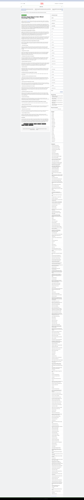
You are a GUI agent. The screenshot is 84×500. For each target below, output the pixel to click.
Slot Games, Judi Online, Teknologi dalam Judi (57, 383)
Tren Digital (53, 487)
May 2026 (53, 115)
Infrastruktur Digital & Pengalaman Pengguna (56, 226)
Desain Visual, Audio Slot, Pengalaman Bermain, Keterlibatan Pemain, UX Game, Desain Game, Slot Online (57, 182)
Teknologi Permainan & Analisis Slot (56, 468)
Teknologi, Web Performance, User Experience (57, 481)
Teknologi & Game (54, 420)
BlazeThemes (46, 498)
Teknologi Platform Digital (54, 469)
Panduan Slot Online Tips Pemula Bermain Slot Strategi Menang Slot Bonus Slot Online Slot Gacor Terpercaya (57, 329)
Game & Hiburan (53, 190)
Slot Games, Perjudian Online (55, 384)
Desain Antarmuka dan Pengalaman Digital (56, 180)
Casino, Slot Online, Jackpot (55, 177)
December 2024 (53, 138)
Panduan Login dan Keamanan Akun (55, 307)
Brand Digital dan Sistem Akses (55, 171)
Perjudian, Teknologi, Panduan (55, 350)
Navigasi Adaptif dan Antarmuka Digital (56, 283)
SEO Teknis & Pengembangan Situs (55, 374)
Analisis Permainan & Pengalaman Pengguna (56, 156)
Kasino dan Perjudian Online (55, 240)
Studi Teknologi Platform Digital (55, 417)
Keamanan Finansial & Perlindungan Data (56, 255)
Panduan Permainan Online (54, 320)
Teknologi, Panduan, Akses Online (55, 477)
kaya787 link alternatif (54, 245)
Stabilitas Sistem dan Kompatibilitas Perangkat (57, 407)
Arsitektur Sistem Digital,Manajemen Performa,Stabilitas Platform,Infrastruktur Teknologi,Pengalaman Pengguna (56, 167)
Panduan (53, 290)
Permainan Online (53, 353)
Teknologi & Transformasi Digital (55, 439)
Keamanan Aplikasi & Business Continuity (56, 248)
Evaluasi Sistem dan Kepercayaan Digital (56, 187)
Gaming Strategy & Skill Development (56, 211)
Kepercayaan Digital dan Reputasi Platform (56, 259)
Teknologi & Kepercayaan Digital (55, 431)
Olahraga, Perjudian (54, 287)
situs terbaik (53, 377)
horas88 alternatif (54, 219)
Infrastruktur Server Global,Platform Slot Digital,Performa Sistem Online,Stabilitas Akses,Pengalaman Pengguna (56, 231)
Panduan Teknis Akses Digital (55, 335)
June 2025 (53, 130)
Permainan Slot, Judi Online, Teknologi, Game (57, 357)
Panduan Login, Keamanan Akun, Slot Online (56, 310)
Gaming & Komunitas (54, 206)
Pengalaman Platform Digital (55, 346)
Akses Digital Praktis (54, 150)
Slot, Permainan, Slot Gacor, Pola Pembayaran (57, 404)
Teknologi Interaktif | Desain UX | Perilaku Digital (57, 465)
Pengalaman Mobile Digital (55, 343)
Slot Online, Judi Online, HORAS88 (55, 395)
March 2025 (53, 134)
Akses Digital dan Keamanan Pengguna (56, 149)
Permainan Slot (53, 354)
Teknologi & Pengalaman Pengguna (55, 435)
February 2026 (53, 119)
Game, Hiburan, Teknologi (54, 205)
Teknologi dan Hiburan (54, 443)
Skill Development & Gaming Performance (56, 378)
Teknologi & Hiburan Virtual (55, 423)
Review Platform (53, 369)
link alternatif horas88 (54, 277)
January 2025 (53, 137)
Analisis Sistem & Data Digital (55, 157)
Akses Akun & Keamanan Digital (55, 145)
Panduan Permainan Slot (54, 321)
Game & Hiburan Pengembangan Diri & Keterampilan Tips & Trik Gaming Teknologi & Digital (57, 193)
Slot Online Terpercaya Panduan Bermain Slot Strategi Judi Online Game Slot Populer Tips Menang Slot (57, 391)
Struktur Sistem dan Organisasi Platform (56, 416)
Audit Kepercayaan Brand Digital (55, 168)
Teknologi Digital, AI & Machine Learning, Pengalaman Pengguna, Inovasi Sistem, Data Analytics (56, 450)
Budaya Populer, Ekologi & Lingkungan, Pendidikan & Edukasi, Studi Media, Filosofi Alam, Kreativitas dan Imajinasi (57, 175)
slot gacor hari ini (53, 20)
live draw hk (53, 47)
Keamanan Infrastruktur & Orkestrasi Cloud (56, 256)
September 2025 (53, 126)
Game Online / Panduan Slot (55, 198)
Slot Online (53, 387)
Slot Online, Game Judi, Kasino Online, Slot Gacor (57, 394)
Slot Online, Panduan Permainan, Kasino (56, 400)
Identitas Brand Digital (54, 222)
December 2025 (53, 122)
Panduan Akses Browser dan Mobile (56, 293)
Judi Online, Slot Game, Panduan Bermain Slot (57, 237)
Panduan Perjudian (54, 317)
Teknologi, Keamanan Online (55, 472)
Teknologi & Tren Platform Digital (55, 440)
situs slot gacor (53, 69)
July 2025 (53, 129)
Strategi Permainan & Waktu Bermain (56, 412)
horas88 (52, 218)
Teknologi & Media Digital (54, 432)
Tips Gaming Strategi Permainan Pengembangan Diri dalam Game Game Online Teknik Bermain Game (57, 483)
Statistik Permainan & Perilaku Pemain (56, 408)
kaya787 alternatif (54, 244)
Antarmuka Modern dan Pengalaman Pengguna (57, 162)
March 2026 (53, 118)
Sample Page (41, 6)
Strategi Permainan (54, 411)
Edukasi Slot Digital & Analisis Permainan (56, 184)
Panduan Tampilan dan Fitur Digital (55, 332)
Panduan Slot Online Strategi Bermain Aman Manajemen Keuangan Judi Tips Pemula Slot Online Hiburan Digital (56, 326)
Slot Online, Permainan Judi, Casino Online (56, 403)
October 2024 (53, 141)
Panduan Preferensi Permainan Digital (56, 324)
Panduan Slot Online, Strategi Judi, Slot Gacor (57, 331)
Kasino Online (53, 241)
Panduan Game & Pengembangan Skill (56, 304)
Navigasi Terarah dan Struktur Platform (56, 284)
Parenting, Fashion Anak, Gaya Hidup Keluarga (57, 339)
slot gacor (53, 28)
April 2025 (53, 133)
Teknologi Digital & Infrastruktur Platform (56, 447)
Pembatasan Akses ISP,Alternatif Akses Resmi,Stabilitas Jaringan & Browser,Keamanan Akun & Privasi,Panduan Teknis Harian (57, 342)
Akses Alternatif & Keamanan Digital (56, 146)
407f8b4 (23, 19)
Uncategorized (53, 492)
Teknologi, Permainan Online (55, 478)
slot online (53, 74)
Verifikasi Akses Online (54, 493)
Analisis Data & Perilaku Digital (55, 153)
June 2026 (53, 114)
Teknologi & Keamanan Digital (55, 428)
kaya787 (52, 50)
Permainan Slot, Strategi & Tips (55, 358)
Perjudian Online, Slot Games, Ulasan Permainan (57, 347)
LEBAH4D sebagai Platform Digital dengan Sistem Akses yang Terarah (51, 0)
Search (52, 90)
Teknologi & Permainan (54, 436)
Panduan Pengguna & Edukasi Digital (56, 316)
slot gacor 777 (53, 58)
